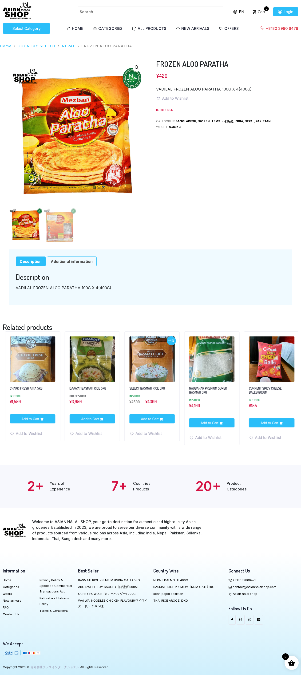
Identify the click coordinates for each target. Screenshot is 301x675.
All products (152, 28)
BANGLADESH (186, 121)
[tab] (31, 261)
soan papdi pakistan (168, 594)
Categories (110, 28)
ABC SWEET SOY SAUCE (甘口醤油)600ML (108, 587)
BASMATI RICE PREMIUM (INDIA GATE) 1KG (183, 587)
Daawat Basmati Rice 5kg (85, 388)
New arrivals (195, 28)
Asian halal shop (244, 594)
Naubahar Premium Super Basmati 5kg (205, 390)
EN (241, 11)
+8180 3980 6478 (281, 28)
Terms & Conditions (54, 610)
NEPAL (68, 46)
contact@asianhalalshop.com (254, 587)
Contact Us (11, 614)
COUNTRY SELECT (37, 46)
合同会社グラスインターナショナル (54, 667)
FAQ (6, 607)
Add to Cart (28, 419)
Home (77, 28)
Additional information (72, 261)
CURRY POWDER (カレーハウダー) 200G (107, 594)
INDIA (239, 121)
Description (31, 261)
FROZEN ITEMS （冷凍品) (215, 121)
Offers (231, 28)
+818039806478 (244, 580)
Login (287, 11)
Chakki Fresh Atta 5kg (23, 388)
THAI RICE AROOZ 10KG (170, 600)
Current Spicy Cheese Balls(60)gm (262, 390)
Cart (261, 11)
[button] (137, 67)
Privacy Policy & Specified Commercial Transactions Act (56, 585)
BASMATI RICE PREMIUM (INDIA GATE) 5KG (109, 580)
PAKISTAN (263, 121)
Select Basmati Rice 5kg (144, 388)
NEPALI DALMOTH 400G (170, 580)
